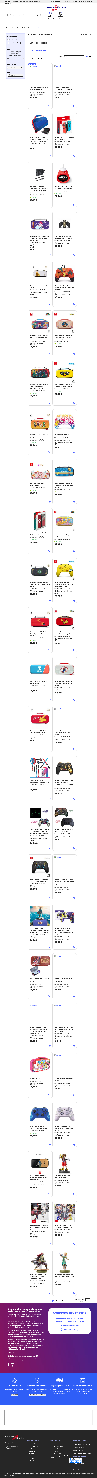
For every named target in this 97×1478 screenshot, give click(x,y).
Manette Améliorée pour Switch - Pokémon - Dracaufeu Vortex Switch (64, 287)
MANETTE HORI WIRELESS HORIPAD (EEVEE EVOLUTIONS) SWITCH (63, 1128)
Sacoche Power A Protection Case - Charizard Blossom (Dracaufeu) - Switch (63, 337)
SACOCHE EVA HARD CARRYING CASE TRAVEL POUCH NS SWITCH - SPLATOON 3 (64, 980)
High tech (32, 1451)
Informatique (33, 1446)
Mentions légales (57, 1453)
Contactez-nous (57, 1446)
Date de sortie (73, 57)
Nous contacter (70, 1329)
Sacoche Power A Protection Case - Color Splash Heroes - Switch (39, 337)
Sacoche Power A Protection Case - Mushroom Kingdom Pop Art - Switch (63, 535)
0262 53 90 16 (79, 1447)
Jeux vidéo (32, 1444)
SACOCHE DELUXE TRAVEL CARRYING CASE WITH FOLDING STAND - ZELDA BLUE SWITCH (39, 930)
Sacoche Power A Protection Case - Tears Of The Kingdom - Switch (40, 584)
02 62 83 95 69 (88, 1)
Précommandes (34, 1456)
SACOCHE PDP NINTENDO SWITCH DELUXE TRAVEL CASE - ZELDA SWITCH (39, 1178)
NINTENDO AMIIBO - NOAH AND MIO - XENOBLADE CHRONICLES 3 (40, 1227)
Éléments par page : (79, 1300)
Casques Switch (39, 50)
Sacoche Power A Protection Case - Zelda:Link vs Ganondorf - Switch (39, 386)
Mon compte (55, 1444)
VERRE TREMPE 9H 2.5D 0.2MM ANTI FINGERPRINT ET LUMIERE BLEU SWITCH (63, 1029)
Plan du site (55, 1451)
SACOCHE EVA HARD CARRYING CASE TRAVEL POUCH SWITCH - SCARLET (39, 980)
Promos (31, 1458)
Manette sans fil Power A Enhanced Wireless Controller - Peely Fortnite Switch (64, 584)
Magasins (54, 1449)
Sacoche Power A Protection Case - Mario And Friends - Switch (39, 436)
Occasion (32, 1461)
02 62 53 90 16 (65, 1)
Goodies (32, 1453)
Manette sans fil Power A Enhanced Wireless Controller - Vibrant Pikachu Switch (64, 436)
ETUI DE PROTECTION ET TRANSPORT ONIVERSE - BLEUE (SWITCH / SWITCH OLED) (39, 139)
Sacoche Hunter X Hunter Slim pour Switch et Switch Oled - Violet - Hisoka (39, 238)
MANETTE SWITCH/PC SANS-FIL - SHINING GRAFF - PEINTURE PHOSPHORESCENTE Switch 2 (39, 831)
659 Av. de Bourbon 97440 (83, 1444)
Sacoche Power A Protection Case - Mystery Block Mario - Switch (63, 485)
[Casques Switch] (39, 48)
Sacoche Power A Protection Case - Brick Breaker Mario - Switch (63, 683)
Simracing (32, 1449)
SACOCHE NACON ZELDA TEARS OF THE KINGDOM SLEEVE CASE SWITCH (64, 1079)
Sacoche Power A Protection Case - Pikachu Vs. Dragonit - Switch (63, 732)
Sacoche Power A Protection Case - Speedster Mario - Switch (39, 634)
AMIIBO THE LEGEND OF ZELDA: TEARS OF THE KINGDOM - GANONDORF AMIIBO (39, 1276)
